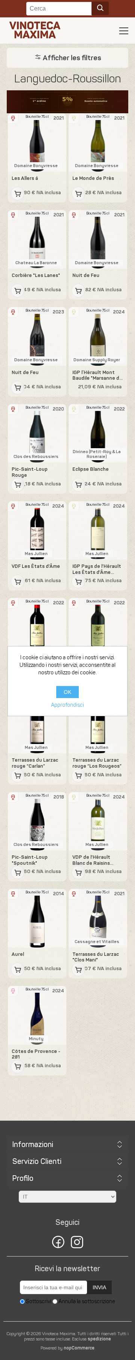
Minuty (36, 1038)
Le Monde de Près (93, 178)
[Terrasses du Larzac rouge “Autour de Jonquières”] (98, 627)
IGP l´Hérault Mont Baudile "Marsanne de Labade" (97, 375)
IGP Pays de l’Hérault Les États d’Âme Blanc (96, 569)
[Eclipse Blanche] (98, 433)
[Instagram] (76, 1243)
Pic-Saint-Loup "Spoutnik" (30, 860)
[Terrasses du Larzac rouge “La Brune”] (37, 627)
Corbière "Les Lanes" (36, 275)
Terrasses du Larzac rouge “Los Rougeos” (97, 763)
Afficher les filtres (71, 57)
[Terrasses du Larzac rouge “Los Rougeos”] (98, 724)
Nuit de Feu (85, 275)
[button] (123, 31)
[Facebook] (58, 1243)
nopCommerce (79, 1348)
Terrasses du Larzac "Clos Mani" (95, 957)
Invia (99, 1287)
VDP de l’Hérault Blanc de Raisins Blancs (91, 860)
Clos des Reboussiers (36, 456)
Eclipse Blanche (90, 469)
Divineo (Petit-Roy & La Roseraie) (97, 454)
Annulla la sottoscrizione (86, 1301)
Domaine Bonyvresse (36, 165)
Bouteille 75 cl (37, 116)
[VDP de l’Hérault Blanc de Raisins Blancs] (98, 821)
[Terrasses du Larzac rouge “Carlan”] (37, 724)
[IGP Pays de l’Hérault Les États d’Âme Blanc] (98, 530)
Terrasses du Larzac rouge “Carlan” (35, 763)
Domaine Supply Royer (97, 359)
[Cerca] (100, 8)
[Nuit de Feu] (98, 239)
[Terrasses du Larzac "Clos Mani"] (98, 918)
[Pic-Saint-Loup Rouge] (37, 433)
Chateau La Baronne (36, 262)
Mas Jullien (36, 553)
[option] (67, 101)
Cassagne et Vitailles (97, 941)
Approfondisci (67, 705)
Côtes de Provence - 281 (36, 1054)
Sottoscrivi (38, 1301)
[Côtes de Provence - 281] (37, 1015)
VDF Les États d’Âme (36, 566)
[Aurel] (37, 918)
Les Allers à (25, 178)
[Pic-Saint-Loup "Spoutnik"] (37, 821)
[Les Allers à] (37, 142)
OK (67, 692)
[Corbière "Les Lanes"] (37, 239)
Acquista (17, 193)
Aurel (18, 954)
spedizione (99, 1339)
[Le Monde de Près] (98, 142)
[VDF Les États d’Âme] (37, 530)
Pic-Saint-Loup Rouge (30, 472)
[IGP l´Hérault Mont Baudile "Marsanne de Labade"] (98, 336)
